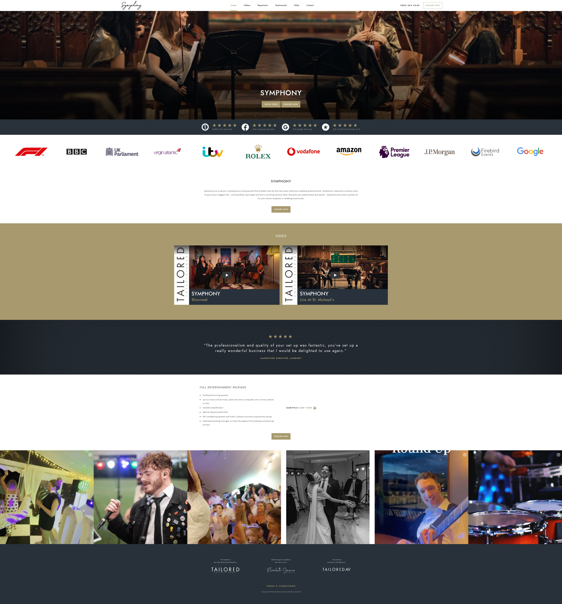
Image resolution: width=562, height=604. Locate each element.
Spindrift (298, 592)
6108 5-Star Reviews (222, 129)
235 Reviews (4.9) (346, 129)
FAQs (296, 5)
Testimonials (281, 5)
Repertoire (263, 5)
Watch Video (271, 104)
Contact (310, 5)
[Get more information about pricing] (314, 407)
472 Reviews (302, 129)
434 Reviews (264, 129)
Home (233, 5)
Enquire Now (433, 5)
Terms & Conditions (281, 586)
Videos (247, 5)
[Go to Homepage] (132, 5)
